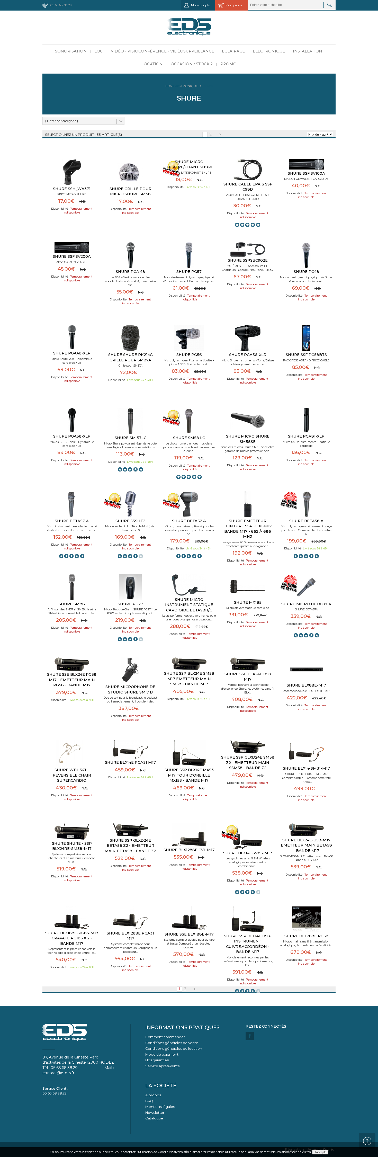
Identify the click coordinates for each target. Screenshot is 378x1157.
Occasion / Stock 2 (192, 64)
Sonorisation (71, 51)
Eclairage (233, 51)
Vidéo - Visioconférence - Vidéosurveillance (162, 51)
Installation (307, 51)
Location (152, 64)
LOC (98, 51)
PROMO (228, 64)
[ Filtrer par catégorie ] (61, 121)
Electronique (269, 51)
